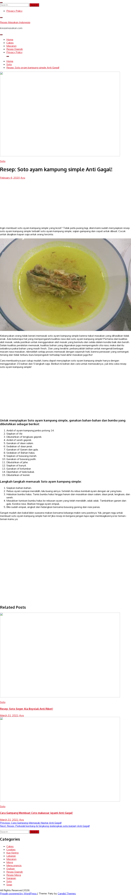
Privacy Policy (14, 10)
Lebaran (11, 855)
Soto (2, 161)
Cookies (10, 849)
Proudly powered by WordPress (18, 893)
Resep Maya (13, 875)
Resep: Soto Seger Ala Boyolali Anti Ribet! (26, 708)
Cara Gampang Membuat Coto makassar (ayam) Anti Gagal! (36, 812)
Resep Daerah (14, 49)
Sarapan (11, 878)
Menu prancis (14, 865)
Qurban (10, 868)
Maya (9, 862)
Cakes (10, 42)
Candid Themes (67, 893)
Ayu (22, 177)
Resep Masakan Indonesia (15, 22)
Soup (9, 884)
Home (9, 39)
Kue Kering (12, 852)
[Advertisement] (65, 201)
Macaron (11, 45)
